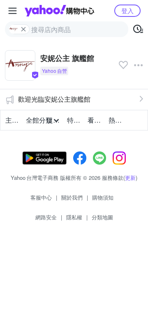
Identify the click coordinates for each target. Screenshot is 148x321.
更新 (130, 177)
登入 (127, 10)
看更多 (95, 120)
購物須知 (102, 197)
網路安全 (46, 217)
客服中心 (41, 197)
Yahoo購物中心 (59, 10)
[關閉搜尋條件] (23, 29)
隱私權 (74, 217)
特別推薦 (75, 120)
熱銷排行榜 (116, 120)
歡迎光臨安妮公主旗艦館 (54, 99)
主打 (11, 120)
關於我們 (72, 197)
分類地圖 (102, 217)
